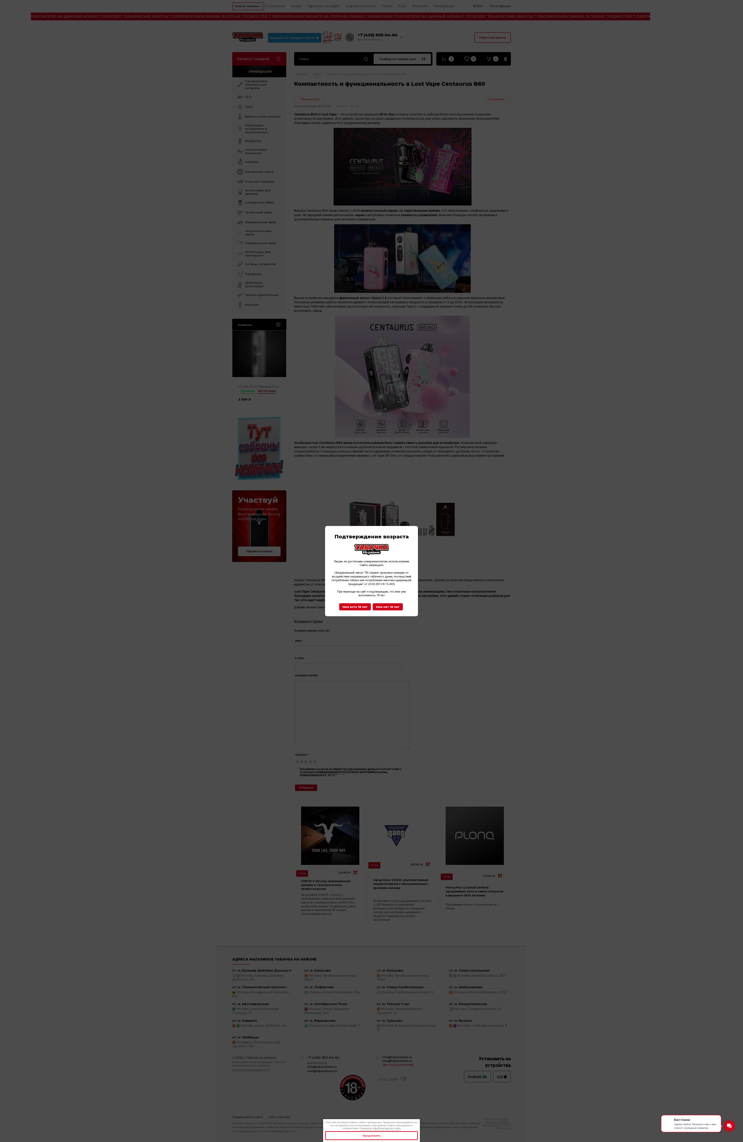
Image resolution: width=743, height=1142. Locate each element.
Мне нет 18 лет (388, 607)
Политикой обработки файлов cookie (380, 1128)
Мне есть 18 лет (355, 607)
